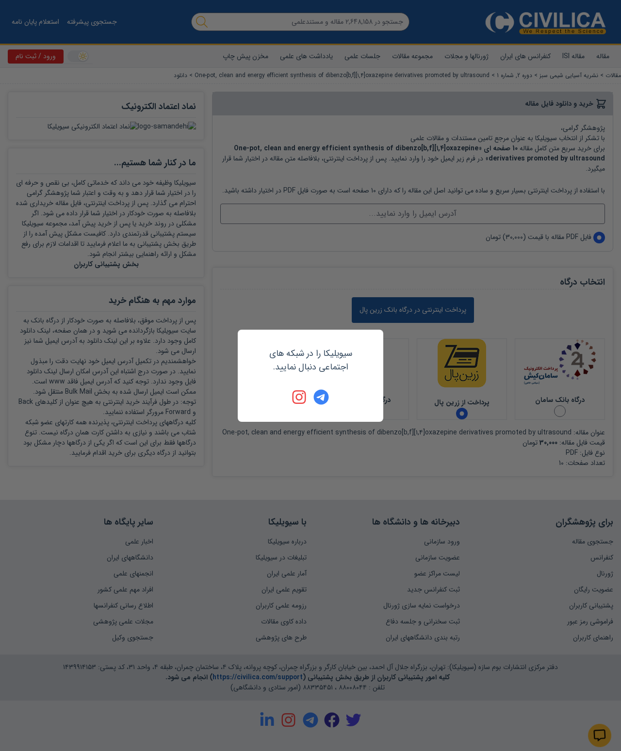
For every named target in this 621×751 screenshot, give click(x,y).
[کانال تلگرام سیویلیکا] (321, 397)
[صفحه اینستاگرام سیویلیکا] (300, 397)
